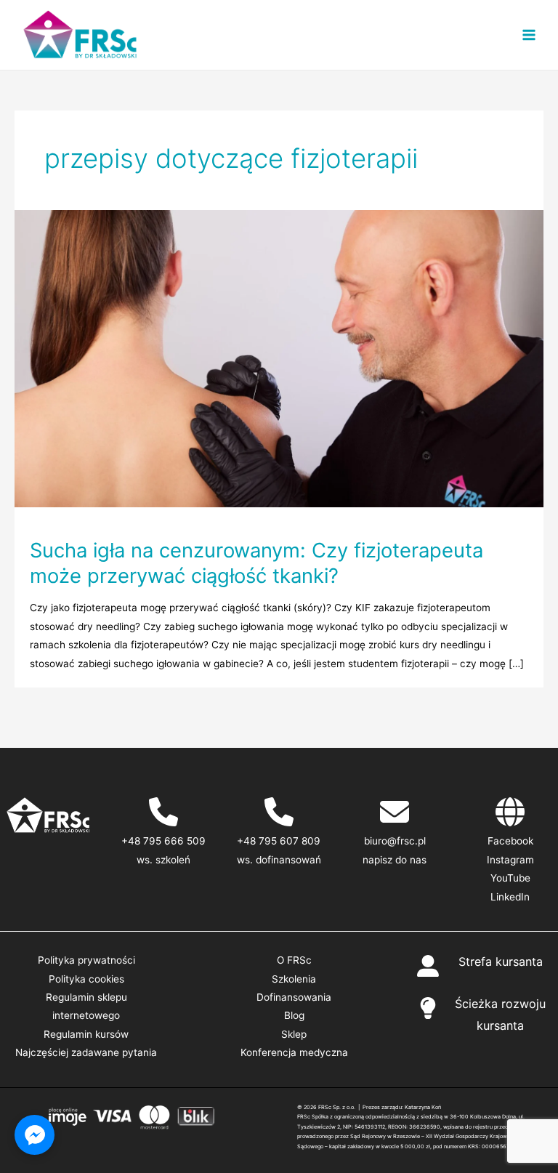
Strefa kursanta (500, 961)
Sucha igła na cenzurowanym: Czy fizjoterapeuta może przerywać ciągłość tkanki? (256, 563)
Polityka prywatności (86, 960)
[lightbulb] (427, 1008)
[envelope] (394, 811)
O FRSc (294, 960)
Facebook (510, 841)
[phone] (163, 811)
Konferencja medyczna (294, 1052)
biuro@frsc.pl (395, 841)
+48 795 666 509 (163, 841)
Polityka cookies (86, 979)
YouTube (510, 878)
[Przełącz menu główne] (529, 35)
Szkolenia (294, 979)
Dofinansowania (293, 997)
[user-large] (427, 965)
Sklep (294, 1034)
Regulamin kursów (86, 1034)
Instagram (510, 860)
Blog (294, 1015)
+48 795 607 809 (278, 841)
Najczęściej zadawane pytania (86, 1052)
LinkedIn (510, 897)
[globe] (510, 811)
